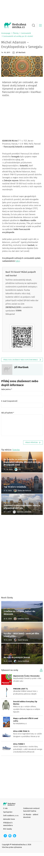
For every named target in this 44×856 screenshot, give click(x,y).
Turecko (16, 449)
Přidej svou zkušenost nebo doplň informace (20, 360)
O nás (5, 808)
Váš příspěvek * (7, 413)
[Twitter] (14, 836)
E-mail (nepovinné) (9, 401)
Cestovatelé (26, 33)
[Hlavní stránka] (13, 25)
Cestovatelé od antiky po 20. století (18, 36)
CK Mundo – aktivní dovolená (30, 816)
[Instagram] (10, 836)
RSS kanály (7, 829)
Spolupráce (7, 812)
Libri (18, 261)
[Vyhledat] (33, 25)
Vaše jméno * (6, 389)
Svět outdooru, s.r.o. (11, 816)
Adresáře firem (9, 819)
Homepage (5, 33)
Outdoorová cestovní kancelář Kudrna (31, 809)
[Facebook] (5, 836)
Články (16, 33)
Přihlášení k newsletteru (8, 824)
